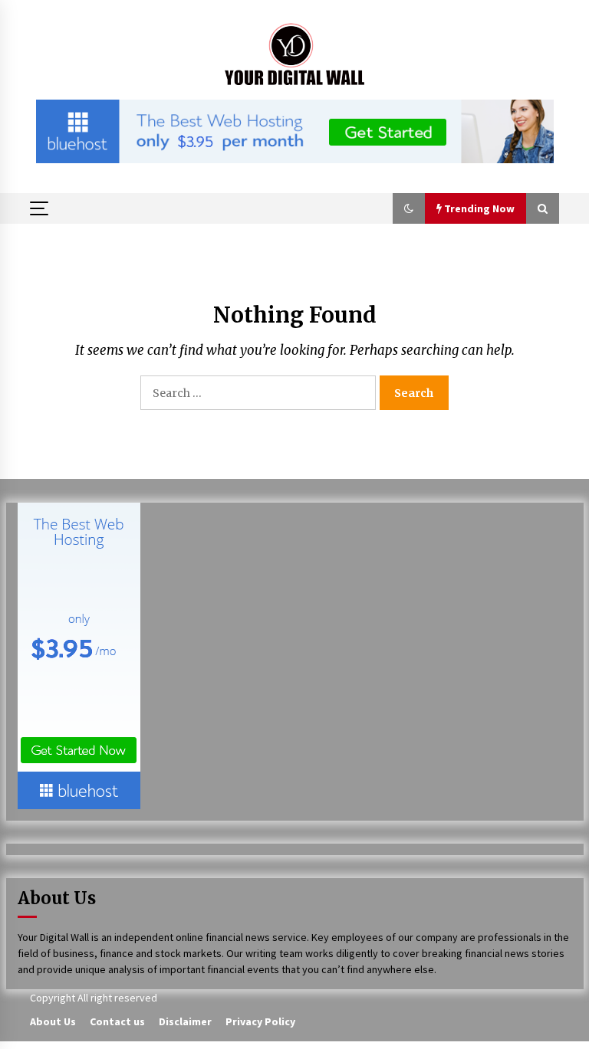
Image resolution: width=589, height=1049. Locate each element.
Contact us (117, 1021)
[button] (409, 208)
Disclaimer (185, 1021)
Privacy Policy (260, 1021)
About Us (53, 1021)
